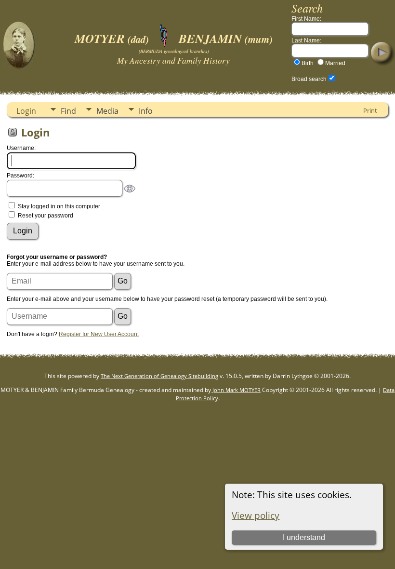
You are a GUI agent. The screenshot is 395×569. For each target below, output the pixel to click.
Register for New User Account (99, 334)
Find (68, 111)
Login (26, 111)
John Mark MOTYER (236, 389)
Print (370, 110)
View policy (255, 515)
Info (146, 111)
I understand (304, 537)
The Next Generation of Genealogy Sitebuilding (159, 375)
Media (107, 111)
